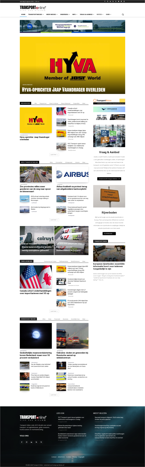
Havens (77, 162)
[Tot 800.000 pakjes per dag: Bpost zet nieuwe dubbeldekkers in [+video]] (71, 240)
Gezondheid (71, 384)
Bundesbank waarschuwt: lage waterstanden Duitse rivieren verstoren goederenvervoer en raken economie (72, 435)
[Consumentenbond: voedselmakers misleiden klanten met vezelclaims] (61, 387)
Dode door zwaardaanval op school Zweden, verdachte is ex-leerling (78, 377)
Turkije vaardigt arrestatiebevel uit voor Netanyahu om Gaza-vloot (77, 366)
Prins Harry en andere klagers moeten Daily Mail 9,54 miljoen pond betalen (40, 377)
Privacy (74, 457)
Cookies (68, 457)
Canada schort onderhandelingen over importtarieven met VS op (76, 110)
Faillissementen (63, 261)
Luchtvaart (59, 184)
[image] (109, 136)
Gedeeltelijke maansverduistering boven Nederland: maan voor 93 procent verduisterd (36, 355)
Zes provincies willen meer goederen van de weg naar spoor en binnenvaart (35, 189)
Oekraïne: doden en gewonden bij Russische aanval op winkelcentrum (72, 355)
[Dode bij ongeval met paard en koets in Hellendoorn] (24, 387)
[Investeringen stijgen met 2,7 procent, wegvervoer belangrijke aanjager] (61, 292)
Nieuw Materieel (65, 103)
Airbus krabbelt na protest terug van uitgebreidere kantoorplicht (72, 187)
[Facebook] (105, 1)
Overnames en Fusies (50, 261)
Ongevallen (26, 79)
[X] (116, 1)
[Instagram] (107, 1)
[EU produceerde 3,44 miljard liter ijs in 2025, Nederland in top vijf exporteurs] (61, 303)
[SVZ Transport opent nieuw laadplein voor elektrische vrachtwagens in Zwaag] (61, 146)
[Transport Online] (35, 8)
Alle (36, 103)
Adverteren (61, 457)
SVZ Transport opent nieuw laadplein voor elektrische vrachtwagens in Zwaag (77, 146)
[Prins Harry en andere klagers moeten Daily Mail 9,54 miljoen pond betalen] (24, 376)
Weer (49, 319)
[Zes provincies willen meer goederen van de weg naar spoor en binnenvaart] (36, 174)
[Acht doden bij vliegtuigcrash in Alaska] (24, 209)
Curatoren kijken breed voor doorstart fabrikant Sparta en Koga (77, 281)
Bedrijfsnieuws (24, 135)
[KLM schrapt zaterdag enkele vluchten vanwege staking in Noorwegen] (24, 198)
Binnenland (23, 350)
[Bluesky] (118, 1)
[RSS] (113, 1)
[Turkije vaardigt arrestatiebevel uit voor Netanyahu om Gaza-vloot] (61, 365)
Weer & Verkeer (53, 103)
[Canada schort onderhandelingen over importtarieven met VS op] (61, 111)
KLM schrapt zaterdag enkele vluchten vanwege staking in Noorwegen (40, 198)
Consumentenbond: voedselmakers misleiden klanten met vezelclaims (76, 388)
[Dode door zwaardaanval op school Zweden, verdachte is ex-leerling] (61, 376)
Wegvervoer (43, 103)
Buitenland (60, 350)
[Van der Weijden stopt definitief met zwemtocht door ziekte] (24, 365)
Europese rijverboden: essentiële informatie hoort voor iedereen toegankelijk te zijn (109, 266)
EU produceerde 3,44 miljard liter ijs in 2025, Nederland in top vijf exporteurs (78, 302)
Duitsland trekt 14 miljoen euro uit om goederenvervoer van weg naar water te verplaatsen (78, 198)
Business (65, 319)
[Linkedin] (110, 1)
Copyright (81, 457)
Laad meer (54, 154)
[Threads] (124, 1)
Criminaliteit (59, 162)
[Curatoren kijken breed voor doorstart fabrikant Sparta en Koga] (61, 281)
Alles (51, 162)
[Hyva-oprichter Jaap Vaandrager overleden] (36, 120)
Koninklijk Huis (75, 319)
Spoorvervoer (23, 184)
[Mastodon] (121, 1)
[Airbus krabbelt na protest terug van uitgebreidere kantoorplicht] (72, 174)
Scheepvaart (68, 162)
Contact (54, 457)
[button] (122, 14)
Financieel (70, 115)
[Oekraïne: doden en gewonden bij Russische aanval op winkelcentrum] (72, 336)
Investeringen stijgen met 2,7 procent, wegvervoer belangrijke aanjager (78, 292)
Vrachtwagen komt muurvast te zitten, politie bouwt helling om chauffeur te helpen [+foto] (66, 86)
